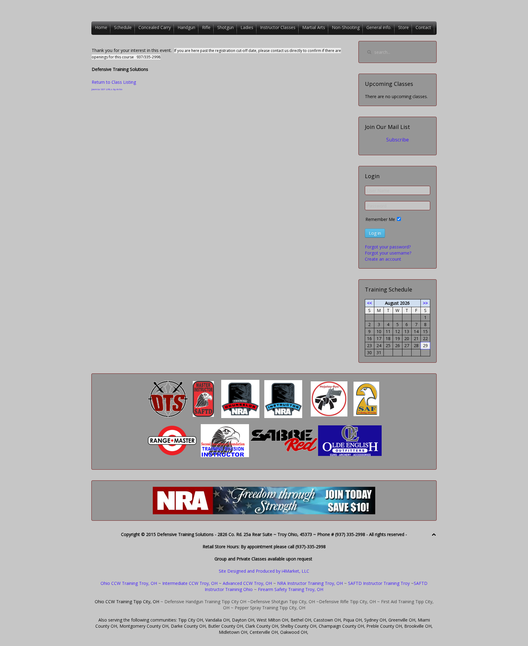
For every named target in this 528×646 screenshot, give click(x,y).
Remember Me (380, 219)
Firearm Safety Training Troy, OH (290, 589)
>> (425, 303)
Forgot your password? (388, 247)
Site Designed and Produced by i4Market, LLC (264, 571)
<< (369, 303)
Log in (375, 233)
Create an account (383, 259)
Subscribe (397, 140)
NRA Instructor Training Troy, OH (310, 583)
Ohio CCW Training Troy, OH (129, 583)
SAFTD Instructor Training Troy (379, 583)
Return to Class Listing (114, 82)
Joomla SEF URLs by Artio (106, 89)
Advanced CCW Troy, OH (247, 583)
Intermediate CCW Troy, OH (190, 583)
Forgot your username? (388, 253)
